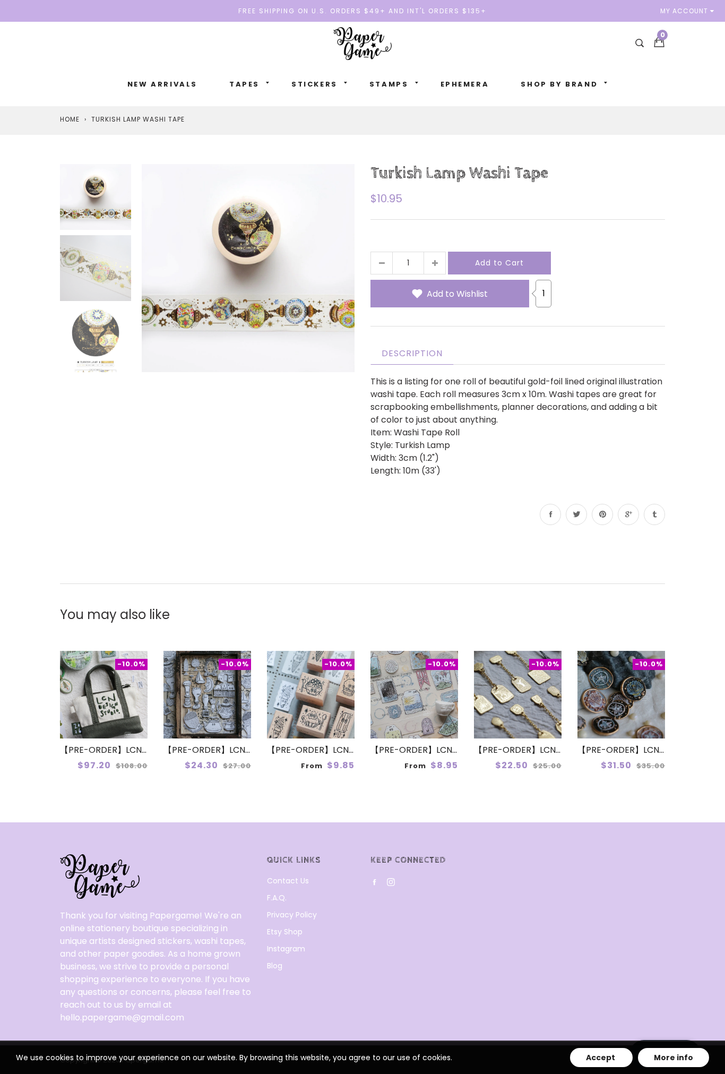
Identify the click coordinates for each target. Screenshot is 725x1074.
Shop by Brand (559, 84)
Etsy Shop (285, 931)
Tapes (244, 84)
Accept (601, 1057)
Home (70, 119)
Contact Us (288, 880)
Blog (274, 965)
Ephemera (465, 84)
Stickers (314, 84)
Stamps (389, 84)
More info (673, 1057)
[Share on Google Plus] (628, 514)
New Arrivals (162, 84)
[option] (248, 267)
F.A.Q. (277, 897)
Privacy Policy (292, 914)
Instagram (286, 948)
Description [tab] (412, 353)
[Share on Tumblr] (654, 514)
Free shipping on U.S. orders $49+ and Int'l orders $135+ (362, 10)
